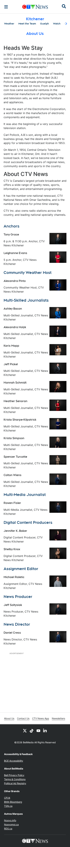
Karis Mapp (11, 345)
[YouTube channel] (38, 731)
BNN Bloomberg (13, 801)
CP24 (7, 797)
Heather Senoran (15, 401)
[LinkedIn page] (45, 731)
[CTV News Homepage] (35, 7)
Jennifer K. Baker (15, 530)
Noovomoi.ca (11, 824)
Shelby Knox (12, 549)
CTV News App (40, 718)
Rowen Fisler (12, 503)
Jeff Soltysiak (13, 605)
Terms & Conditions (14, 779)
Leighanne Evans (15, 253)
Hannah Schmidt (15, 382)
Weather (9, 23)
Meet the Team (27, 23)
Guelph (44, 23)
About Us (9, 718)
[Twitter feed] (25, 731)
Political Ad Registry (15, 783)
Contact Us (23, 718)
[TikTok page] (32, 731)
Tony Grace (11, 234)
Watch (56, 23)
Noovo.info (10, 820)
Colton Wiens (12, 475)
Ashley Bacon (13, 308)
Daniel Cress (12, 632)
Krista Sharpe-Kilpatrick (20, 419)
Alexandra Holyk (15, 327)
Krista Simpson (14, 438)
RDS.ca (8, 828)
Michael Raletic (14, 577)
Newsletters (58, 718)
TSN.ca (8, 805)
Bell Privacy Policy (14, 775)
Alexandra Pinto (15, 281)
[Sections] (6, 6)
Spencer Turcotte (15, 456)
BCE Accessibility (13, 760)
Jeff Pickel (11, 364)
